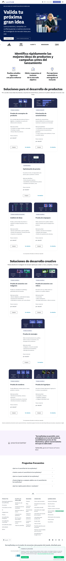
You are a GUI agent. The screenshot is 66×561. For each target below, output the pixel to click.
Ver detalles (27, 147)
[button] (33, 468)
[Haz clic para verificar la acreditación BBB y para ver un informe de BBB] (17, 556)
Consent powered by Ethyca (58, 559)
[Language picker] (43, 2)
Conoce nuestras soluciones (22, 38)
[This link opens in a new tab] (45, 2)
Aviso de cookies (50, 553)
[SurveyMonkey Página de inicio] (3, 2)
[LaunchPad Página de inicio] (10, 2)
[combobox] (7, 539)
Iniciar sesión (49, 2)
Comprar (14, 147)
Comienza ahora (8, 38)
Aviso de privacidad (42, 553)
